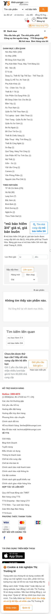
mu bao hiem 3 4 (15, 338)
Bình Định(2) (10, 204)
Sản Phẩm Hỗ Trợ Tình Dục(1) (18, 155)
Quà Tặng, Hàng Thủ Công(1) (17, 151)
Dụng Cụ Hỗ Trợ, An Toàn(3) (17, 80)
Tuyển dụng (7, 447)
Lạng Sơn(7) (10, 196)
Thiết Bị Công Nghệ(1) (14, 143)
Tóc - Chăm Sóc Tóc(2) (15, 88)
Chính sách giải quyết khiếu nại (16, 479)
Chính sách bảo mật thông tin (15, 471)
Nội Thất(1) (10, 159)
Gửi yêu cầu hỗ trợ (10, 405)
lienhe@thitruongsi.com (30, 425)
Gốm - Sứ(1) (10, 163)
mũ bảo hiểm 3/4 (15, 343)
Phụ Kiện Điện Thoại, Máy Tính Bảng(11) (22, 64)
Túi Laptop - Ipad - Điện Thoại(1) (18, 115)
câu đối (29, 15)
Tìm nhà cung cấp (39, 227)
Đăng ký (41, 21)
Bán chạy (30, 275)
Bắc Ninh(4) (10, 200)
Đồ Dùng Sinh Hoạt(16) (15, 60)
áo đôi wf (8, 15)
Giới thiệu (6, 439)
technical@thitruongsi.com (29, 429)
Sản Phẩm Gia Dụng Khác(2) (17, 96)
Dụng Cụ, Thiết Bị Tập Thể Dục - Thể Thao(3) (24, 76)
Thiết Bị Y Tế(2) (12, 92)
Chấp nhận (11, 608)
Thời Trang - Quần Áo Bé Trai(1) (18, 120)
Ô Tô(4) (8, 72)
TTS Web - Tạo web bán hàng (15, 505)
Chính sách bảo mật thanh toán (16, 467)
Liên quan (27, 269)
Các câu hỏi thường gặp (13, 401)
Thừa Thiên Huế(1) (13, 216)
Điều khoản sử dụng (11, 451)
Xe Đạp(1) (9, 147)
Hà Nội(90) (9, 192)
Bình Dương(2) (11, 208)
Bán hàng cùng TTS (39, 26)
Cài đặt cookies (9, 475)
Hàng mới (15, 275)
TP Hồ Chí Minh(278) (14, 188)
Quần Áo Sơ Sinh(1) (14, 123)
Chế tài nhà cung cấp (11, 459)
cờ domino (19, 15)
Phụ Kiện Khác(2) (12, 84)
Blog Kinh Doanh (9, 443)
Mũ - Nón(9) (10, 68)
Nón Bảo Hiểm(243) (13, 52)
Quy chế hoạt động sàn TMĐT (15, 493)
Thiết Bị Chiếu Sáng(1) (14, 136)
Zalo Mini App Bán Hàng (13, 509)
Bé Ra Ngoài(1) (11, 128)
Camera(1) (9, 171)
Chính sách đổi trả (10, 421)
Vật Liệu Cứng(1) (12, 167)
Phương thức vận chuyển (13, 417)
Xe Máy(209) (10, 56)
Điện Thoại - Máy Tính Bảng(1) (18, 139)
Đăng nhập (42, 18)
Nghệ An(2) (10, 212)
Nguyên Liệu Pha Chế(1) (15, 179)
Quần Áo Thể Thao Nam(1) (16, 112)
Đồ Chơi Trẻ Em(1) (13, 131)
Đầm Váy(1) (10, 104)
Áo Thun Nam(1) (12, 108)
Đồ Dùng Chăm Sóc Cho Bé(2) (18, 100)
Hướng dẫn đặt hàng (11, 409)
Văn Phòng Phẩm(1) (13, 175)
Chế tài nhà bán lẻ (10, 463)
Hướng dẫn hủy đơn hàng (13, 413)
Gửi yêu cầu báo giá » (38, 364)
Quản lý (26, 608)
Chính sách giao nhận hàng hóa (16, 483)
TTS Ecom (7, 513)
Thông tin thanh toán (11, 455)
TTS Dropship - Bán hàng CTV (16, 501)
